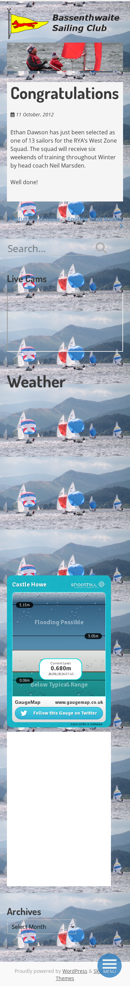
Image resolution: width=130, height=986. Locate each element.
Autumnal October (35, 219)
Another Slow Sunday (95, 219)
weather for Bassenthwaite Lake (54, 571)
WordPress (74, 971)
